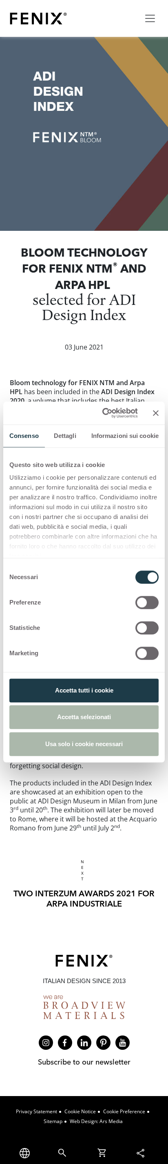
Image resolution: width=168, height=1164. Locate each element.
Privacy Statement (36, 1111)
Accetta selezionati (84, 716)
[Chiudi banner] (156, 413)
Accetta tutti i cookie (84, 690)
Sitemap (53, 1121)
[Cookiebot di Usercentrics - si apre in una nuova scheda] (104, 413)
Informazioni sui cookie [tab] (125, 435)
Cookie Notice (80, 1111)
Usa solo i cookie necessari (84, 743)
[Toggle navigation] (150, 18)
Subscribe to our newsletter (84, 1062)
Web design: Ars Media (96, 1121)
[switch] (147, 602)
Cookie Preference (124, 1111)
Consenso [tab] (24, 435)
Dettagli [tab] (65, 435)
